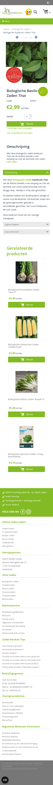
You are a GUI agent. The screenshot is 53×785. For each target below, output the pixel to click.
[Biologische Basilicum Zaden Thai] (26, 62)
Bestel (29, 123)
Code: (9, 100)
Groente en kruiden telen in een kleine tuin (21, 660)
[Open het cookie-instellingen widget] (5, 780)
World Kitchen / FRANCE (12, 713)
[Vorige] (17, 38)
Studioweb (7, 766)
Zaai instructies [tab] (12, 231)
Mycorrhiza (7, 720)
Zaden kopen (8, 528)
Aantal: (10, 116)
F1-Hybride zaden (10, 532)
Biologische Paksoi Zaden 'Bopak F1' (26, 399)
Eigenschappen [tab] (12, 224)
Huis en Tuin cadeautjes (13, 706)
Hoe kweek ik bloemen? (12, 649)
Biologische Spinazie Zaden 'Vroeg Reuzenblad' (25, 455)
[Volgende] (36, 38)
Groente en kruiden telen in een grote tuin (21, 656)
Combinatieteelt (9, 750)
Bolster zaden (8, 535)
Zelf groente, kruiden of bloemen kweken (20, 667)
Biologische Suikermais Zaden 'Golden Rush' (23, 345)
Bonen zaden (8, 588)
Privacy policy (8, 619)
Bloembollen (7, 702)
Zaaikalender (8, 542)
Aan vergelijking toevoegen (20, 132)
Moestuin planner (10, 736)
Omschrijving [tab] (11, 172)
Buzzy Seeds (8, 539)
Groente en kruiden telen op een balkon (20, 663)
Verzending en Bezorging (13, 626)
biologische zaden (22, 179)
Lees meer (12, 161)
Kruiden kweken (9, 653)
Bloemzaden (8, 599)
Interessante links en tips (13, 633)
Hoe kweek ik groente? (12, 646)
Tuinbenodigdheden (11, 709)
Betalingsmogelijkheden (13, 612)
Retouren (6, 615)
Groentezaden (8, 592)
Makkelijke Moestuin (11, 740)
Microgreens (7, 546)
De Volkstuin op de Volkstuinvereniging (19, 743)
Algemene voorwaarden (13, 622)
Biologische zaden (21, 29)
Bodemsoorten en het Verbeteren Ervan (20, 747)
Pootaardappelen (10, 716)
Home (6, 29)
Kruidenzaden (8, 585)
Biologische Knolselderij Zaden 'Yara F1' (23, 291)
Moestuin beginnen (11, 733)
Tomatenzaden (9, 595)
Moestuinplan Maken (11, 754)
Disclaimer (6, 629)
